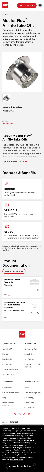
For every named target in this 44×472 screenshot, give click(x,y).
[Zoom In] (35, 285)
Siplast (27, 388)
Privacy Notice (16, 460)
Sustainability (8, 374)
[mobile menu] (40, 5)
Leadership (7, 359)
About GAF (7, 349)
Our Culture (29, 359)
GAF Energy (29, 398)
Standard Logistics (32, 393)
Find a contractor (27, 5)
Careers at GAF (30, 349)
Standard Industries (10, 369)
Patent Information (10, 393)
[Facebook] (15, 414)
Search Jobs (29, 354)
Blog (4, 398)
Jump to (5, 121)
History (5, 354)
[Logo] (5, 8)
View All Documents (14, 271)
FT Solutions (29, 408)
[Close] (41, 428)
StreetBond (29, 403)
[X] (20, 414)
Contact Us (7, 388)
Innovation (7, 364)
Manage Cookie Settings (20, 466)
